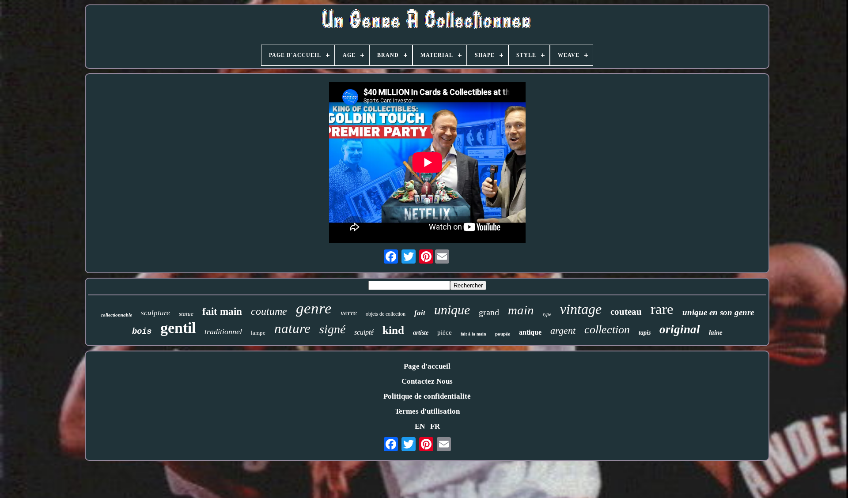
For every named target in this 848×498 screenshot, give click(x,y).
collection (607, 329)
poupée (502, 333)
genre (314, 308)
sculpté (364, 332)
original (679, 329)
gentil (178, 328)
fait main (222, 311)
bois (141, 331)
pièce (444, 332)
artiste (420, 332)
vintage (581, 309)
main (521, 310)
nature (292, 328)
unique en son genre (718, 312)
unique (452, 309)
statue (186, 313)
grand (489, 312)
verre (349, 312)
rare (662, 309)
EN (420, 426)
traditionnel (223, 331)
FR (435, 426)
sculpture (155, 313)
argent (562, 330)
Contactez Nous (427, 381)
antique (530, 332)
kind (393, 330)
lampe (258, 332)
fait (419, 313)
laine (716, 332)
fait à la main (473, 334)
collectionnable (116, 314)
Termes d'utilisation (427, 411)
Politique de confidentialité (427, 396)
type (547, 313)
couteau (626, 311)
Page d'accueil (427, 366)
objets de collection (385, 314)
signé (332, 329)
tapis (645, 332)
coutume (269, 311)
